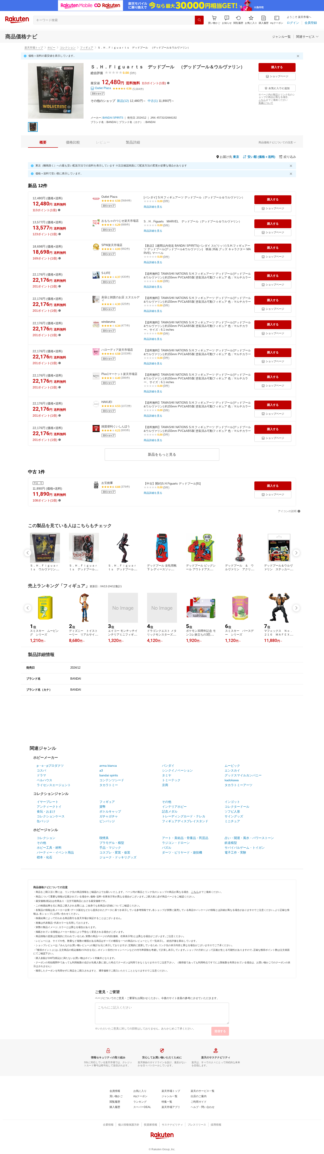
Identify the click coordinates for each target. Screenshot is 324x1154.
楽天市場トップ (33, 47)
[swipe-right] (296, 552)
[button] (227, 19)
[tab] (43, 142)
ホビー (51, 47)
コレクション (68, 47)
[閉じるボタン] (298, 56)
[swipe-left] (27, 552)
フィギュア (86, 47)
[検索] (199, 20)
